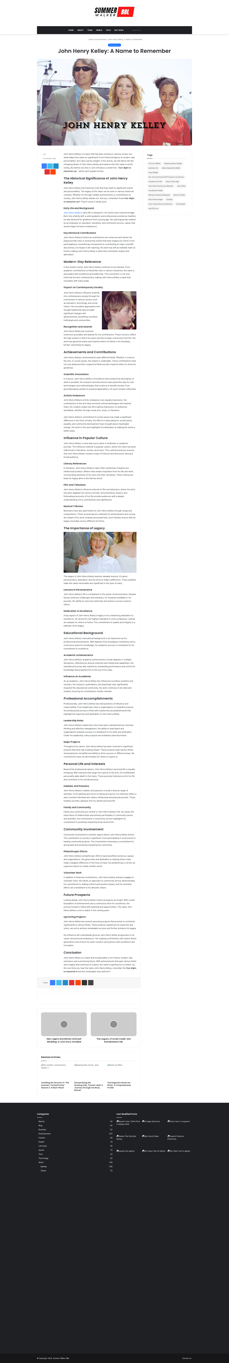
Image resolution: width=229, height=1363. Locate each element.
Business (42, 1130)
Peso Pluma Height (156, 199)
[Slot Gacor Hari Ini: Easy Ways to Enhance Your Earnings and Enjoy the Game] (154, 1156)
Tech (108, 30)
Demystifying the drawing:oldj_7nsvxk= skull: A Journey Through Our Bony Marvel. (88, 1086)
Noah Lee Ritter (179, 195)
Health (41, 1142)
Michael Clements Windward (159, 195)
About (80, 30)
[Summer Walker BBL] (114, 11)
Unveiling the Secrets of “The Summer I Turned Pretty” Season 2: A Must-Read (55, 1085)
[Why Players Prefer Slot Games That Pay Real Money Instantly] (128, 1142)
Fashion (42, 1138)
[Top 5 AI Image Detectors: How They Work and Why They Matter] (154, 1127)
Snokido (169, 199)
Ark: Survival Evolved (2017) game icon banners (166, 177)
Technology (44, 1158)
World (99, 30)
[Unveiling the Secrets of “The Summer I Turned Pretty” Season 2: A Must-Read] (55, 1072)
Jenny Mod (181, 186)
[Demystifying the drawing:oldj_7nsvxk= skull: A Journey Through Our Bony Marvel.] (88, 1072)
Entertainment (101, 39)
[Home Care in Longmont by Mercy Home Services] (180, 1127)
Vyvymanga (180, 204)
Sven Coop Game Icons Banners (160, 204)
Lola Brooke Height (156, 190)
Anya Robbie (153, 172)
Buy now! (119, 30)
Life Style (43, 1146)
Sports (41, 1150)
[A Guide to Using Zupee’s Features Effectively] (180, 1142)
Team (89, 30)
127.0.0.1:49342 (154, 163)
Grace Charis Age (172, 181)
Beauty (42, 1121)
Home (71, 30)
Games (44, 1166)
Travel (43, 1170)
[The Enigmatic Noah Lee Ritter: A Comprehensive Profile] (121, 1072)
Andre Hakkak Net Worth (171, 168)
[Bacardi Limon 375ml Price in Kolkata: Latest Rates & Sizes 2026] (128, 1127)
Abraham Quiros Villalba (173, 163)
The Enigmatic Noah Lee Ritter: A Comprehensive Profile (119, 1085)
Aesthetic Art (153, 168)
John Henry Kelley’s (73, 212)
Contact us (186, 1358)
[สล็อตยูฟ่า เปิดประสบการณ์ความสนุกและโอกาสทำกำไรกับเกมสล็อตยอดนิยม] (128, 1249)
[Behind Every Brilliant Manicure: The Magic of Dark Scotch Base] (154, 1142)
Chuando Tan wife (155, 181)
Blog (40, 1125)
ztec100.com (153, 208)
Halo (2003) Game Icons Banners (161, 186)
